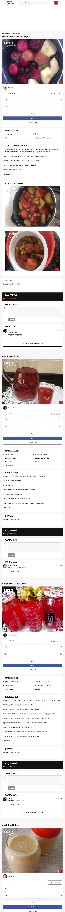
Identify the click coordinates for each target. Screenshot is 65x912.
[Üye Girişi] (61, 3)
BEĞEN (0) (18, 804)
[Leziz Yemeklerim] (9, 3)
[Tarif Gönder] (56, 3)
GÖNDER (11, 319)
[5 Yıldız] (14, 287)
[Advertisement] (32, 18)
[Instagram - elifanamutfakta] (61, 407)
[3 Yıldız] (9, 287)
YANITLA (11, 335)
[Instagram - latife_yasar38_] (61, 876)
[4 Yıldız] (11, 287)
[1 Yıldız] (4, 287)
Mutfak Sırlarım (12, 565)
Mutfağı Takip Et (55, 94)
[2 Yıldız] (7, 287)
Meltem (10, 798)
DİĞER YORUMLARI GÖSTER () (33, 344)
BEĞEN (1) (18, 335)
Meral (9, 330)
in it (61, 82)
